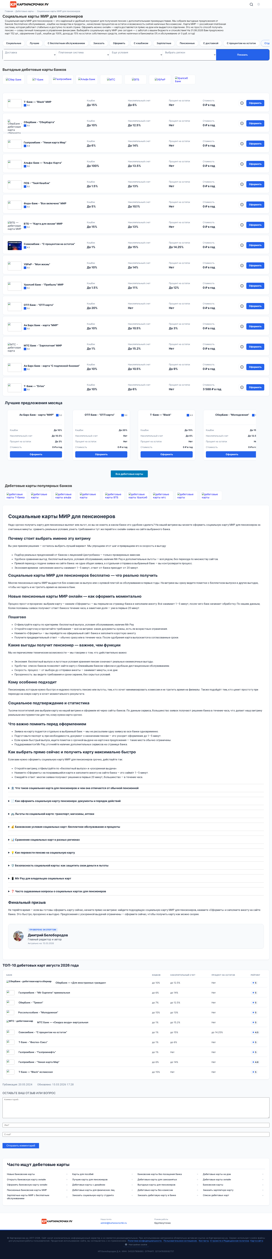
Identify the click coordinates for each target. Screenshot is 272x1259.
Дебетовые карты (24, 11)
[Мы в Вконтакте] (212, 1221)
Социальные (13, 43)
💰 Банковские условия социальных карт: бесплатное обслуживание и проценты (65, 826)
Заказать (99, 43)
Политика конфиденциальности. (145, 1240)
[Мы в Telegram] (220, 1221)
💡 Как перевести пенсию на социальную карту (43, 852)
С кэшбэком (141, 43)
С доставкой (210, 43)
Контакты (204, 1240)
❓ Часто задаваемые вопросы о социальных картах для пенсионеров (58, 891)
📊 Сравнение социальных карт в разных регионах (45, 839)
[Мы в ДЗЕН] (196, 1221)
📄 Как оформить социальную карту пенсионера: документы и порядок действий (66, 801)
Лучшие (34, 43)
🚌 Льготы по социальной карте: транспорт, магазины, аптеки (52, 813)
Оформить (119, 43)
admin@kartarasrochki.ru (114, 1223)
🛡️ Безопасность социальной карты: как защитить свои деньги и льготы (59, 865)
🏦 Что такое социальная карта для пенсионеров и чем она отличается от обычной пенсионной (75, 788)
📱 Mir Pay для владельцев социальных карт (41, 878)
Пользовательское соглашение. (180, 1240)
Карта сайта (256, 1240)
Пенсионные (187, 43)
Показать (242, 54)
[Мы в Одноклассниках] (204, 1221)
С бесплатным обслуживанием (66, 43)
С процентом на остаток (241, 43)
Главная (9, 11)
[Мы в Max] (227, 1221)
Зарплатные (164, 43)
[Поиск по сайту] (251, 4)
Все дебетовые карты (129, 473)
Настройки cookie (138, 1244)
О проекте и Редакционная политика (229, 1240)
